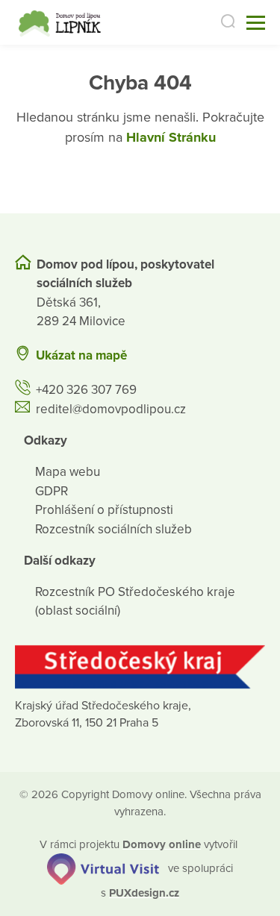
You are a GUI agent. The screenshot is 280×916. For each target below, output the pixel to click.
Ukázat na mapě (81, 355)
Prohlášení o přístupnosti (104, 510)
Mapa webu (67, 472)
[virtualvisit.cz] (103, 868)
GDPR (51, 491)
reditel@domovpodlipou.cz (111, 409)
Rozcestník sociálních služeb (113, 529)
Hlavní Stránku (171, 137)
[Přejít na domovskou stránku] (61, 23)
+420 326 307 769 (86, 390)
